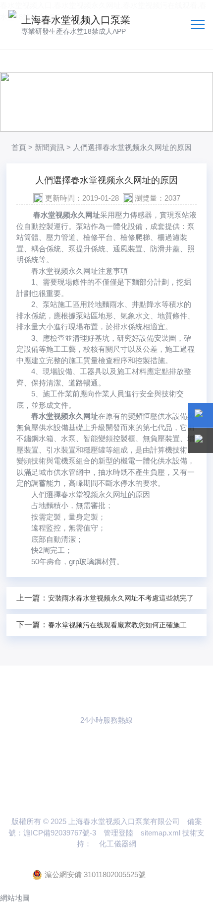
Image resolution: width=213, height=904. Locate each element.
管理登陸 (118, 833)
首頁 (18, 147)
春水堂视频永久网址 (66, 215)
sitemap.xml (160, 833)
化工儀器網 (117, 843)
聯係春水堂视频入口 (106, 767)
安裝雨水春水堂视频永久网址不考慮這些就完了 (121, 598)
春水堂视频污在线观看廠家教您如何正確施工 (117, 625)
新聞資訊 (49, 147)
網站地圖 (15, 898)
